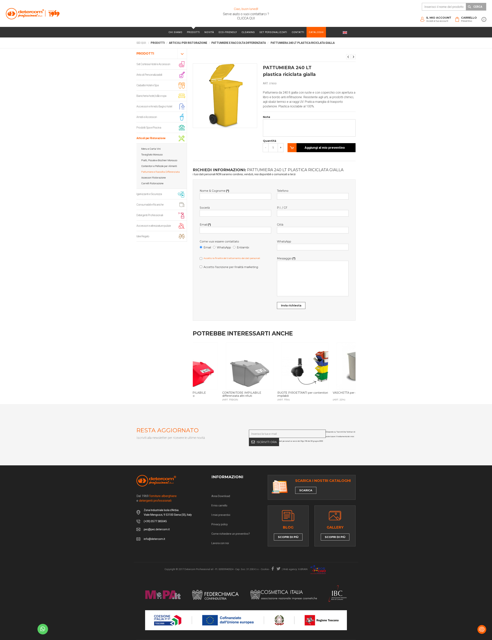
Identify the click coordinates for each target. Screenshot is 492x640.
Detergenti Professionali (149, 215)
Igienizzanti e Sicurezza (149, 194)
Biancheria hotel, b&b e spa (151, 95)
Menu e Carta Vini (151, 148)
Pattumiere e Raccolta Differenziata (160, 171)
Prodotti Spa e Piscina (148, 127)
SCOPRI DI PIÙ (288, 537)
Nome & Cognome (214, 191)
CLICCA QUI (246, 18)
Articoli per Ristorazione (150, 138)
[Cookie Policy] (481, 629)
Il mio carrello (219, 505)
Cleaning (248, 32)
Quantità (269, 141)
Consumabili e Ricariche (150, 204)
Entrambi (243, 247)
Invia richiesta (291, 305)
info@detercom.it (154, 538)
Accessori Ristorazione (153, 177)
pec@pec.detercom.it (157, 529)
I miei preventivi (220, 514)
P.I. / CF (282, 207)
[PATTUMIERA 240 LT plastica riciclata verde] (353, 56)
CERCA (477, 6)
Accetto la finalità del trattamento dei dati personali (232, 258)
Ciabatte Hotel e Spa (147, 85)
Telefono (282, 191)
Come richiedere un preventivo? (230, 533)
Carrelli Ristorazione (152, 183)
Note (266, 117)
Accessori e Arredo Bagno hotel (154, 106)
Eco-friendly (228, 32)
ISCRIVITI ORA (267, 442)
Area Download (220, 496)
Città (280, 224)
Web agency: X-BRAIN (295, 569)
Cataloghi (316, 32)
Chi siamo (175, 32)
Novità (209, 32)
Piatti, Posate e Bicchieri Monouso (159, 160)
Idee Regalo (142, 236)
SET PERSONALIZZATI (273, 32)
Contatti (298, 32)
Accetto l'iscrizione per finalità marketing (231, 267)
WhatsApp (224, 247)
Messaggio (286, 258)
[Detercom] (33, 13)
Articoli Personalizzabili (149, 74)
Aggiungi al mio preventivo (325, 147)
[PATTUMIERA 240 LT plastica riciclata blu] (348, 56)
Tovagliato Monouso (152, 154)
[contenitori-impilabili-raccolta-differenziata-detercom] (220, 365)
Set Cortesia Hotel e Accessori (153, 64)
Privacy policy (219, 524)
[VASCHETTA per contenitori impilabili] (330, 365)
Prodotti (193, 32)
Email (205, 224)
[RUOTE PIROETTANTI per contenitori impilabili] (275, 365)
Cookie (265, 569)
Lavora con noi (220, 543)
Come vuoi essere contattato (219, 241)
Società (205, 207)
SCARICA (305, 490)
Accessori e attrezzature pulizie (153, 225)
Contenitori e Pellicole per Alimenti (159, 166)
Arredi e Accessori (146, 117)
